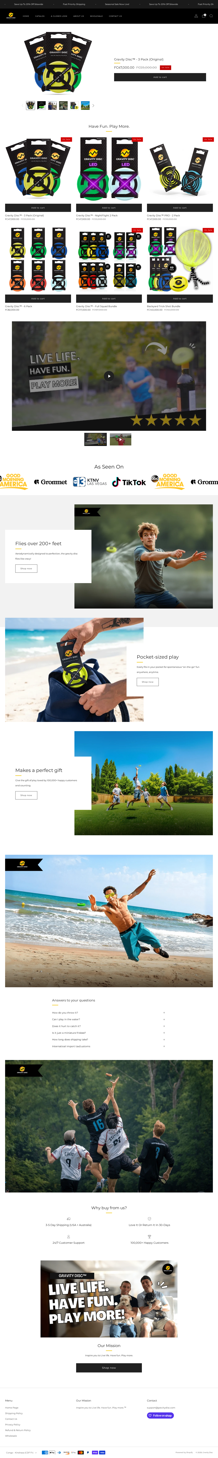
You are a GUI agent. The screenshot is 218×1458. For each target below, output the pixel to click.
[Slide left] (22, 105)
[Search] (211, 16)
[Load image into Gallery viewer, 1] (30, 105)
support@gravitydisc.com (161, 1407)
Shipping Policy (14, 1413)
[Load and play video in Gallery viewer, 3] (52, 105)
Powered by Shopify (184, 1452)
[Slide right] (93, 105)
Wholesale (96, 16)
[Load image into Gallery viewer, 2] (41, 105)
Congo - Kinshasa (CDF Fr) (19, 1453)
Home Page (11, 1407)
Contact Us (115, 16)
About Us (78, 16)
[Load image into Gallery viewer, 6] (85, 105)
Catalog (40, 16)
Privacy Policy (12, 1424)
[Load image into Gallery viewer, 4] (63, 105)
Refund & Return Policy (18, 1430)
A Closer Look (59, 16)
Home (26, 16)
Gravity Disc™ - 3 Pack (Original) (139, 59)
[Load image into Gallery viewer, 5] (74, 105)
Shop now (26, 568)
